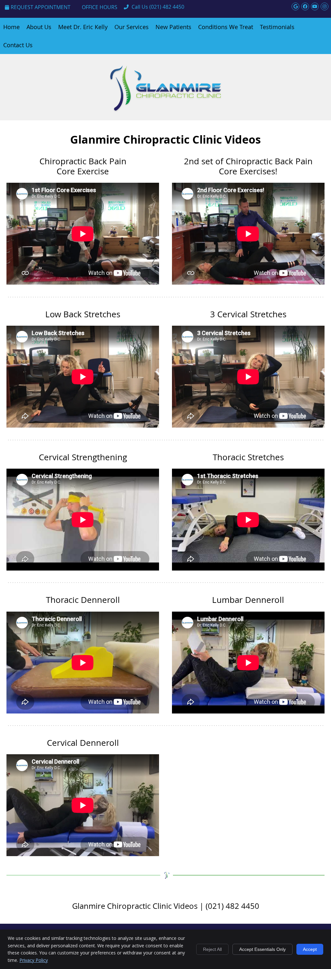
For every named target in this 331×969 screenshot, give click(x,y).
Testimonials (277, 27)
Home (11, 27)
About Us (39, 27)
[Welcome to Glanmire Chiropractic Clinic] (165, 110)
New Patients (173, 27)
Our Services (131, 27)
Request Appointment (40, 7)
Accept (310, 949)
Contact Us (18, 45)
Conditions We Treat (225, 27)
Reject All (212, 949)
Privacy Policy (33, 960)
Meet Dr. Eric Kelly (83, 27)
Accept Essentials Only (262, 949)
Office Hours (99, 7)
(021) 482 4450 (166, 6)
